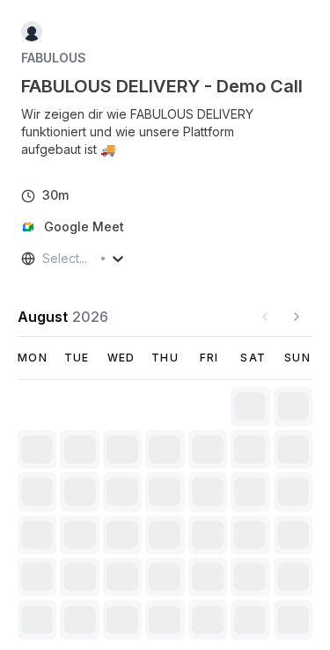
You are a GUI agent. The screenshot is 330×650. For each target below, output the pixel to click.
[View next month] (296, 316)
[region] (165, 132)
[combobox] (44, 258)
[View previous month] (265, 316)
